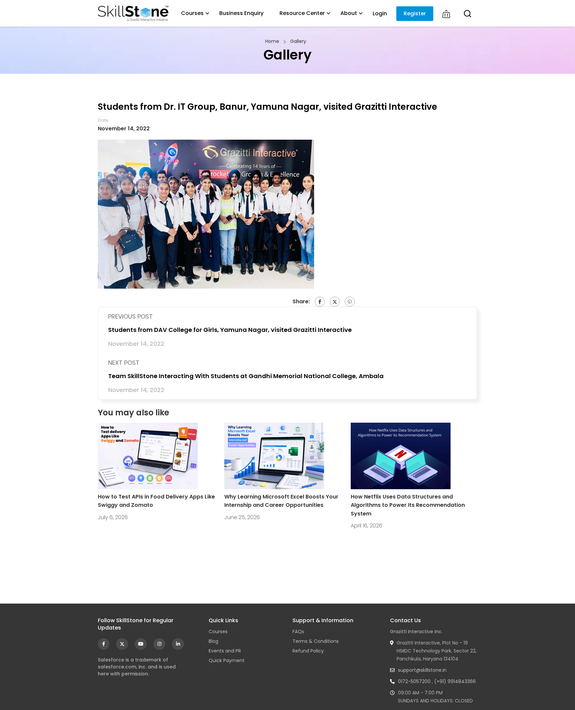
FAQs (298, 631)
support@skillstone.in (422, 670)
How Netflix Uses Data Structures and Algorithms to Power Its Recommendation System (408, 505)
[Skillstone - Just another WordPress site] (133, 13)
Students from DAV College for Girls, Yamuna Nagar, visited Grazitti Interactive (230, 330)
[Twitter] (335, 302)
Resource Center (302, 13)
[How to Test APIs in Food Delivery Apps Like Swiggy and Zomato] (148, 455)
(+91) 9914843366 (455, 681)
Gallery (298, 41)
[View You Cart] (446, 14)
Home (272, 41)
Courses (192, 13)
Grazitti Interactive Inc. (416, 631)
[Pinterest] (350, 302)
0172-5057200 (414, 681)
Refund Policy (308, 650)
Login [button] (380, 13)
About (348, 13)
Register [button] (415, 13)
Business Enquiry (241, 13)
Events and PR (225, 650)
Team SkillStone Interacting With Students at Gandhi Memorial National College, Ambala (246, 376)
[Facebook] (320, 302)
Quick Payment (227, 660)
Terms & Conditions (315, 641)
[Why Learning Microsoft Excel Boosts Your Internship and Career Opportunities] (274, 455)
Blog (213, 641)
